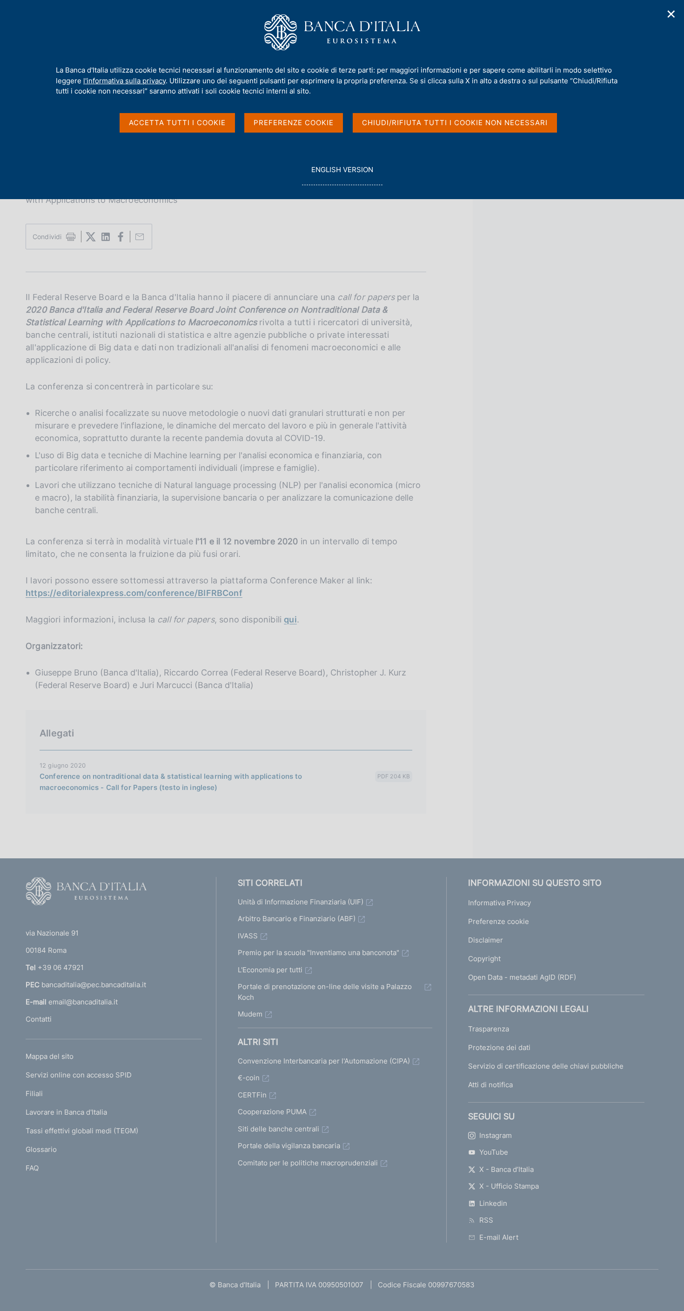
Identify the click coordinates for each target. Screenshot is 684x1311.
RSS (486, 1220)
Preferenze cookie (498, 921)
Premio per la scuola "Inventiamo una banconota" (318, 952)
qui (290, 619)
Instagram (495, 1135)
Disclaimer (485, 940)
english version (342, 175)
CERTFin (252, 1094)
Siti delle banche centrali (278, 1128)
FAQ (32, 1168)
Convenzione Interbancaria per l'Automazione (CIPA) (324, 1061)
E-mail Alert (498, 1237)
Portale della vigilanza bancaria (289, 1145)
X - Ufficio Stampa (509, 1186)
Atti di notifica (490, 1084)
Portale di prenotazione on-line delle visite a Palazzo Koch (325, 992)
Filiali (34, 1093)
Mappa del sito (50, 1056)
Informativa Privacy (499, 902)
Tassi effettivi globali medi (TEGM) (82, 1130)
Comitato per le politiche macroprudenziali (308, 1162)
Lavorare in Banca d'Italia (66, 1112)
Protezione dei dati (499, 1047)
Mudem (250, 1014)
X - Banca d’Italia (506, 1169)
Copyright (484, 958)
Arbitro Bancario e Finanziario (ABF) (296, 918)
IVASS (248, 935)
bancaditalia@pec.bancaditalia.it (93, 984)
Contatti (39, 1019)
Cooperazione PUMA (272, 1111)
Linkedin (493, 1203)
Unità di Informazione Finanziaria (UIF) (300, 901)
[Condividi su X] (90, 236)
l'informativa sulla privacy (124, 80)
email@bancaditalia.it (83, 1001)
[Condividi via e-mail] (139, 236)
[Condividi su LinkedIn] (105, 236)
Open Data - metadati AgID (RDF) (522, 977)
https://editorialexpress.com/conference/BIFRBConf (134, 593)
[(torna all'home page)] (86, 893)
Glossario (41, 1149)
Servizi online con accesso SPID (79, 1074)
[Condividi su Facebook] (120, 236)
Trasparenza (488, 1028)
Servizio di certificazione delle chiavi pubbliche (546, 1066)
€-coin (249, 1077)
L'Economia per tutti (270, 969)
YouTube (493, 1152)
